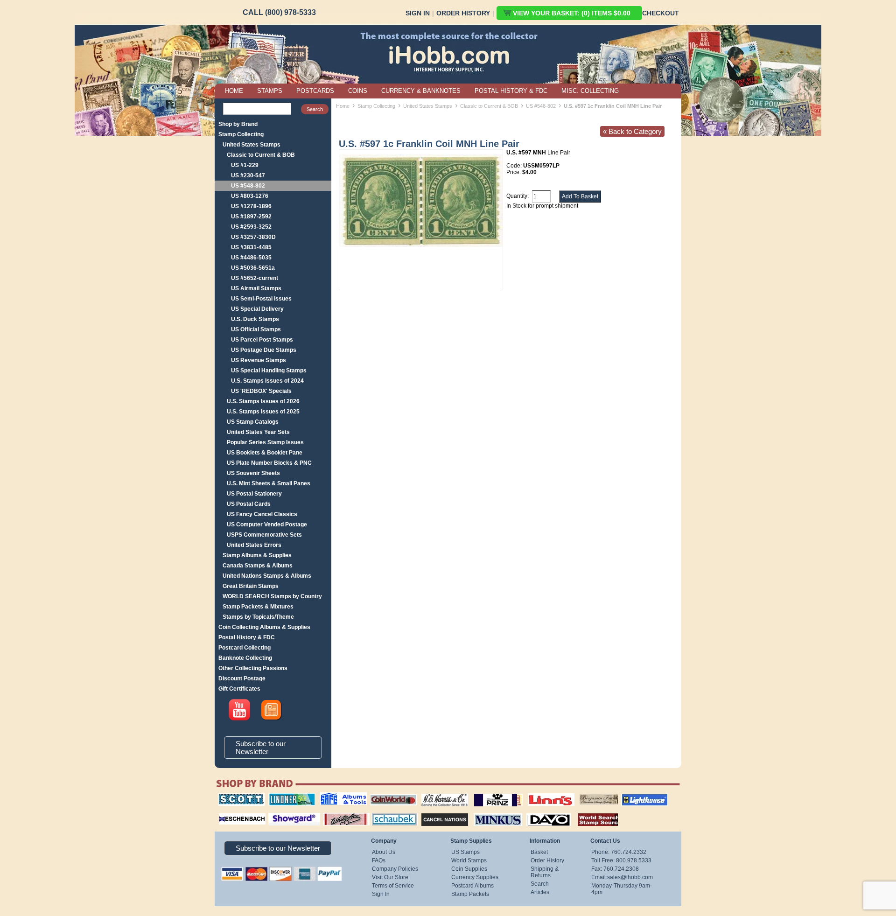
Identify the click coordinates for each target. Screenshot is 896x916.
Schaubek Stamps (389, 812)
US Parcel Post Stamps (262, 339)
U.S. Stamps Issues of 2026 (263, 401)
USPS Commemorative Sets (264, 534)
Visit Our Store (390, 877)
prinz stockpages (488, 793)
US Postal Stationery (254, 493)
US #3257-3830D (253, 237)
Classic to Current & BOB (261, 155)
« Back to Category (632, 131)
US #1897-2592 (251, 216)
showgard (277, 812)
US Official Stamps (256, 329)
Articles (540, 892)
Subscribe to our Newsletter (261, 747)
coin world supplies (390, 793)
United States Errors (254, 545)
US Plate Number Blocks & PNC (269, 463)
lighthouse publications (633, 796)
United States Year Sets (258, 432)
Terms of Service (393, 885)
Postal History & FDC (246, 637)
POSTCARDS (315, 90)
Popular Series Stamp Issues (265, 442)
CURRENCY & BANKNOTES (421, 90)
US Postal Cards (249, 504)
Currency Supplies (474, 877)
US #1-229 (245, 165)
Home (343, 106)
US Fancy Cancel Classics (262, 514)
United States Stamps (251, 144)
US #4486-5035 (251, 257)
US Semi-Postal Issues (261, 298)
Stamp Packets (470, 894)
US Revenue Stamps (258, 360)
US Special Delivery (257, 309)
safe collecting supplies (333, 796)
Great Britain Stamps (251, 586)
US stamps (581, 793)
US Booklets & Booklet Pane (264, 452)
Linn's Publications (541, 793)
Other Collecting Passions (252, 668)
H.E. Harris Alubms (440, 793)
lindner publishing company (288, 796)
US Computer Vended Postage (267, 524)
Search (540, 884)
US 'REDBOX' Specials (261, 391)
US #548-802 (248, 185)
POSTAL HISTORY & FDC (511, 90)
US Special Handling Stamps (269, 370)
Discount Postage (242, 678)
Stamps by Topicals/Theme (258, 617)
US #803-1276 (249, 196)
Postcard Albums (472, 885)
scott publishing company (234, 796)
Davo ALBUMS (536, 812)
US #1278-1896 (251, 206)
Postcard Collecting (244, 647)
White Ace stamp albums (336, 815)
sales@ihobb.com (630, 877)
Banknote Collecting (245, 658)
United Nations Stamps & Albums (267, 576)
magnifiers (228, 812)
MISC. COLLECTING (590, 90)
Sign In (418, 13)
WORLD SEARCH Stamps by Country (272, 596)
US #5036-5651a (253, 268)
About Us (383, 852)
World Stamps (469, 860)
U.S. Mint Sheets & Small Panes (268, 483)
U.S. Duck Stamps (255, 319)
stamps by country (590, 812)
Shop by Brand (238, 124)
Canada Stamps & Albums (258, 565)
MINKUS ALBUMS (490, 812)
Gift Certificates (239, 688)
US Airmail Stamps (256, 288)
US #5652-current (254, 278)
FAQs (378, 860)
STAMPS (269, 90)
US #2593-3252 (251, 227)
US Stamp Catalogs (253, 422)
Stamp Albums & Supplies (257, 555)
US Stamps (465, 852)
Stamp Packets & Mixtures (258, 606)
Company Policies (395, 869)
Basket (539, 852)
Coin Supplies (469, 869)
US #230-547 (248, 175)
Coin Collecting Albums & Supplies (264, 627)
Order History (463, 13)
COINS (357, 90)
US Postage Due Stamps (263, 350)
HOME (234, 90)
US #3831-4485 (251, 247)
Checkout (660, 13)
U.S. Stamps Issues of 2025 (263, 411)
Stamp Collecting (241, 134)
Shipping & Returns (545, 872)
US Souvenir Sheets (253, 473)
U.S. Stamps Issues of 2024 (267, 381)
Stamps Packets (436, 812)
